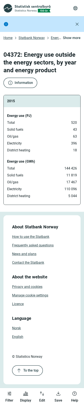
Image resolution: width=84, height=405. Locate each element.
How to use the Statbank (30, 237)
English (17, 337)
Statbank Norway (32, 38)
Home (7, 38)
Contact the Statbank (28, 263)
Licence (18, 304)
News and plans (24, 254)
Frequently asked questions (33, 245)
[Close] (77, 24)
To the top (31, 370)
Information (24, 83)
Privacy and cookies (27, 287)
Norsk (16, 328)
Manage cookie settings (30, 295)
